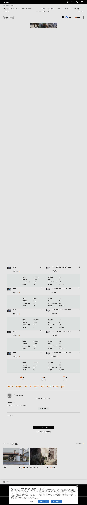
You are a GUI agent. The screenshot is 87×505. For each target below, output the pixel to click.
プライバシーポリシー (28, 498)
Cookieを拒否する (43, 501)
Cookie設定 (30, 501)
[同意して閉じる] (77, 486)
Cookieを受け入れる (56, 501)
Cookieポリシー (25, 497)
